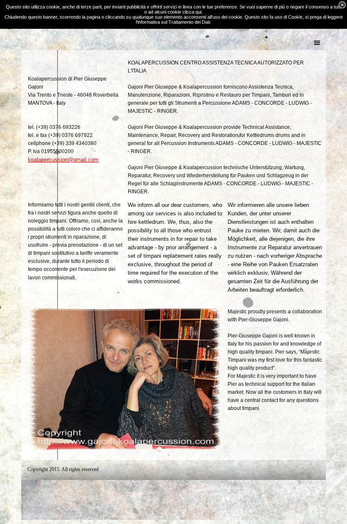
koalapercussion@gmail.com (63, 159)
